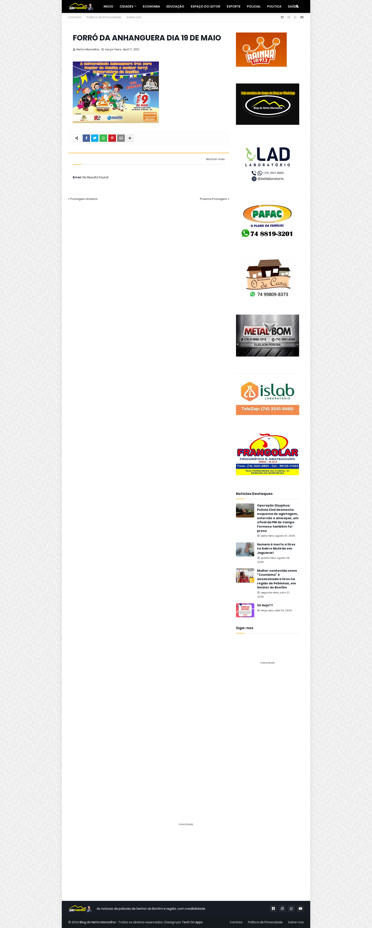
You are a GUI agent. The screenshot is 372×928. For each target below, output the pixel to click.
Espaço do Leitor (205, 6)
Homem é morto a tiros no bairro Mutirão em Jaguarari (276, 548)
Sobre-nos (296, 922)
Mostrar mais (215, 159)
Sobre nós (134, 17)
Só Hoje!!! (265, 605)
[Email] (121, 138)
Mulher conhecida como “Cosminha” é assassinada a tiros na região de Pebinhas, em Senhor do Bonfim (277, 579)
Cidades (126, 6)
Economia (151, 6)
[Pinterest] (112, 138)
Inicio (108, 6)
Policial (254, 6)
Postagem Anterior (84, 199)
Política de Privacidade (104, 17)
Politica (274, 6)
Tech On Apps (192, 922)
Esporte (233, 6)
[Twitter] (94, 138)
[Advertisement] (267, 732)
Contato (74, 17)
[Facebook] (86, 138)
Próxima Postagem (213, 199)
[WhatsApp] (103, 138)
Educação (175, 6)
